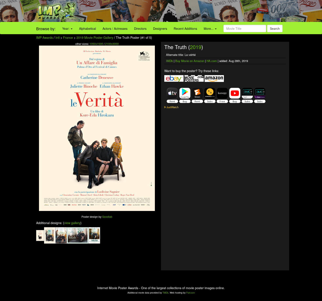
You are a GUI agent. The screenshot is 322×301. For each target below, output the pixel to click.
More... (209, 28)
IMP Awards (44, 37)
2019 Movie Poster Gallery (94, 37)
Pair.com (190, 292)
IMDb (169, 61)
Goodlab (107, 216)
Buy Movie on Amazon (189, 61)
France (68, 37)
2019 (195, 47)
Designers (160, 28)
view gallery (72, 223)
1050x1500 (96, 44)
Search (275, 28)
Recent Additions (185, 28)
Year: (66, 28)
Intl (57, 37)
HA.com (212, 61)
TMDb (165, 292)
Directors (140, 28)
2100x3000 (112, 44)
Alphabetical (87, 28)
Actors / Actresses (115, 28)
